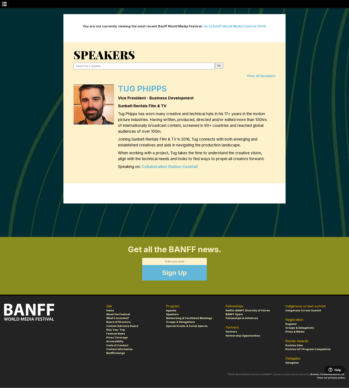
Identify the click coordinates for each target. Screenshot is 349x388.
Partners (231, 331)
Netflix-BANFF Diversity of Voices (248, 310)
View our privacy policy (331, 377)
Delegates (292, 362)
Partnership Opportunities (243, 335)
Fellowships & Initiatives (242, 318)
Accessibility (115, 341)
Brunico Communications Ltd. (327, 374)
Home (110, 310)
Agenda (171, 310)
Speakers (172, 314)
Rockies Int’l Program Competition (308, 349)
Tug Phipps (142, 89)
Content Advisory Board (122, 326)
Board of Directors (118, 321)
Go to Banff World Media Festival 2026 (234, 26)
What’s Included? (117, 318)
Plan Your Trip (115, 329)
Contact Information (119, 349)
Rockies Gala (294, 345)
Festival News (115, 333)
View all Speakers (261, 76)
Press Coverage (117, 337)
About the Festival (118, 314)
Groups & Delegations (180, 321)
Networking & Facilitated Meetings (189, 318)
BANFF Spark (234, 314)
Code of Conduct (117, 345)
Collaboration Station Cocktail (170, 166)
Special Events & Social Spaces (187, 326)
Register (291, 323)
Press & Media (295, 331)
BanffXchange (115, 353)
